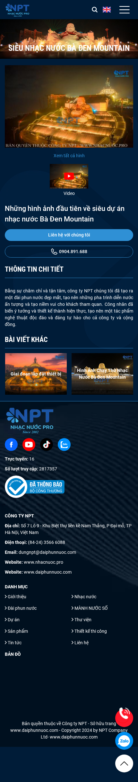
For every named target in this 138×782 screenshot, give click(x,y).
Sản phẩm (18, 631)
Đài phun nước (22, 608)
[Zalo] (64, 444)
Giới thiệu (17, 596)
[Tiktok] (46, 444)
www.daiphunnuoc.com (48, 572)
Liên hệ (81, 642)
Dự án (14, 619)
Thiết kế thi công (90, 631)
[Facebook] (11, 444)
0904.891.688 (73, 251)
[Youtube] (28, 444)
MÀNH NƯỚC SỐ (91, 608)
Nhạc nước (85, 596)
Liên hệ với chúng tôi (69, 234)
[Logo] (18, 9)
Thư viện (82, 619)
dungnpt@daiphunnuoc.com (47, 552)
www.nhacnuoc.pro (43, 562)
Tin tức (15, 642)
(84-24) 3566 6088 (46, 542)
